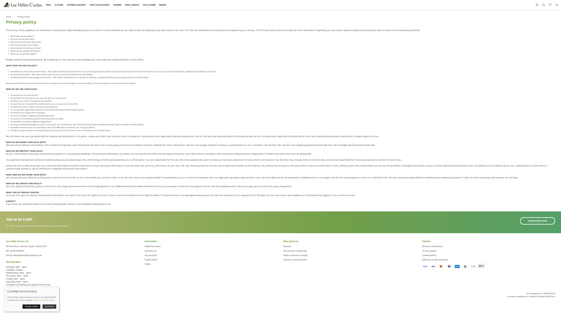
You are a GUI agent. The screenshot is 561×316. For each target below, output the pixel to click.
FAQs (147, 264)
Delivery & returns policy (435, 259)
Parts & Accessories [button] (100, 5)
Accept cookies (31, 306)
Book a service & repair (295, 255)
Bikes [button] (48, 5)
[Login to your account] (536, 5)
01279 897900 (17, 251)
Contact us (150, 251)
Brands (162, 5)
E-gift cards (151, 259)
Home (9, 17)
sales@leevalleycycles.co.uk (27, 255)
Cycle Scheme (149, 5)
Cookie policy (429, 255)
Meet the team (153, 246)
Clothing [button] (59, 5)
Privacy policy (23, 17)
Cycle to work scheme (295, 259)
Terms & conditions (432, 246)
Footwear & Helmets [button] (76, 5)
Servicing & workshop (295, 251)
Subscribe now (537, 221)
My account (151, 255)
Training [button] (117, 5)
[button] (543, 5)
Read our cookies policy (44, 300)
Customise (49, 306)
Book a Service (132, 5)
